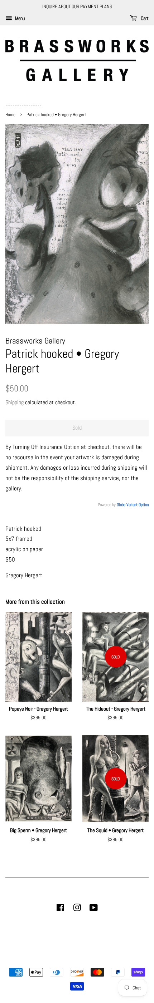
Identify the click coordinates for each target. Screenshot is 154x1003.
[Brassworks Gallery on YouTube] (94, 909)
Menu (19, 18)
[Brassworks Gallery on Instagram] (77, 909)
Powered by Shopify (113, 960)
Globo (121, 505)
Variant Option (137, 505)
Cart (144, 18)
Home (10, 115)
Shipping (14, 402)
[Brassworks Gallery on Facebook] (60, 909)
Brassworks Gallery (75, 960)
